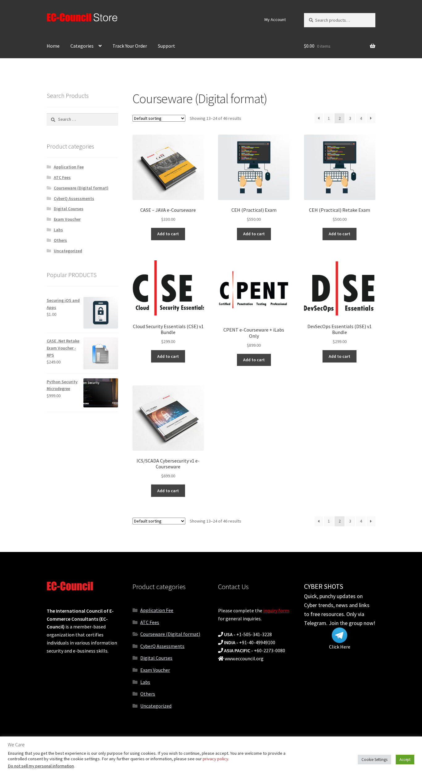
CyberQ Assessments (74, 198)
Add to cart (168, 234)
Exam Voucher (67, 219)
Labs (58, 229)
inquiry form (276, 610)
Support (166, 46)
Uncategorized (68, 251)
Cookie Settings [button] (374, 759)
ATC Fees (62, 177)
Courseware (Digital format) (81, 188)
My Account (275, 19)
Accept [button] (405, 759)
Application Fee (69, 167)
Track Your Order (129, 46)
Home (53, 46)
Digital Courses (68, 208)
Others (60, 240)
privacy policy (215, 759)
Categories (82, 46)
